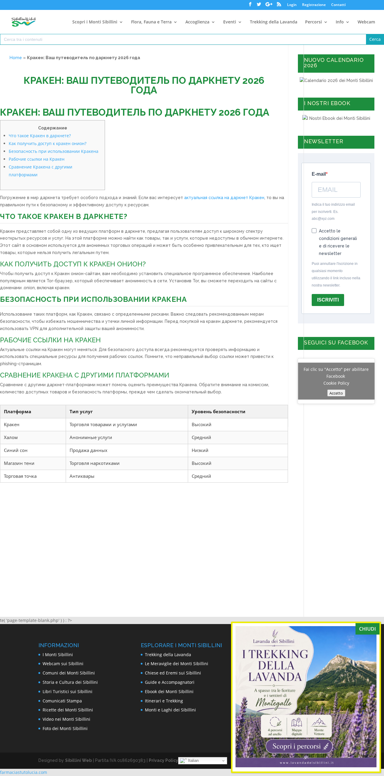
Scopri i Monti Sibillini (94, 22)
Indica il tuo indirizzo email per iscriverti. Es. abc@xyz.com (333, 211)
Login (292, 5)
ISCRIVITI (328, 299)
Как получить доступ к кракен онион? (47, 143)
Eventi (229, 22)
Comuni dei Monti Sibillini (69, 673)
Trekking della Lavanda (273, 22)
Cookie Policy (336, 383)
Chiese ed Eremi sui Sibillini (173, 673)
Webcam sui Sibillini (63, 663)
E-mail (319, 174)
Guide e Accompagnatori (169, 682)
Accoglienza (197, 22)
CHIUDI (367, 629)
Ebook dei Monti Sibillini (169, 691)
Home (16, 57)
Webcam (366, 22)
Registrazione (314, 5)
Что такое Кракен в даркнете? (40, 135)
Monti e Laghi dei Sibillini (170, 710)
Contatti (338, 5)
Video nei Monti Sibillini (66, 719)
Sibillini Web (78, 760)
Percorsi (313, 22)
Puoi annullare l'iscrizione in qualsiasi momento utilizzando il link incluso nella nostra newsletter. (336, 274)
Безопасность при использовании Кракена (53, 151)
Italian (193, 760)
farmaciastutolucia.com (23, 772)
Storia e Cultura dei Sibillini (70, 682)
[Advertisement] (144, 535)
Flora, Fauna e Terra (151, 22)
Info (340, 22)
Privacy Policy (163, 760)
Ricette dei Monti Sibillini (68, 710)
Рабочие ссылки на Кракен (36, 159)
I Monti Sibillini (58, 654)
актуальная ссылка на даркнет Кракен (224, 197)
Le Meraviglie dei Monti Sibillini (176, 663)
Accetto (336, 393)
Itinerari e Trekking (164, 701)
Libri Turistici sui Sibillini (67, 691)
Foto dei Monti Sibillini (65, 728)
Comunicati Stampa (62, 701)
